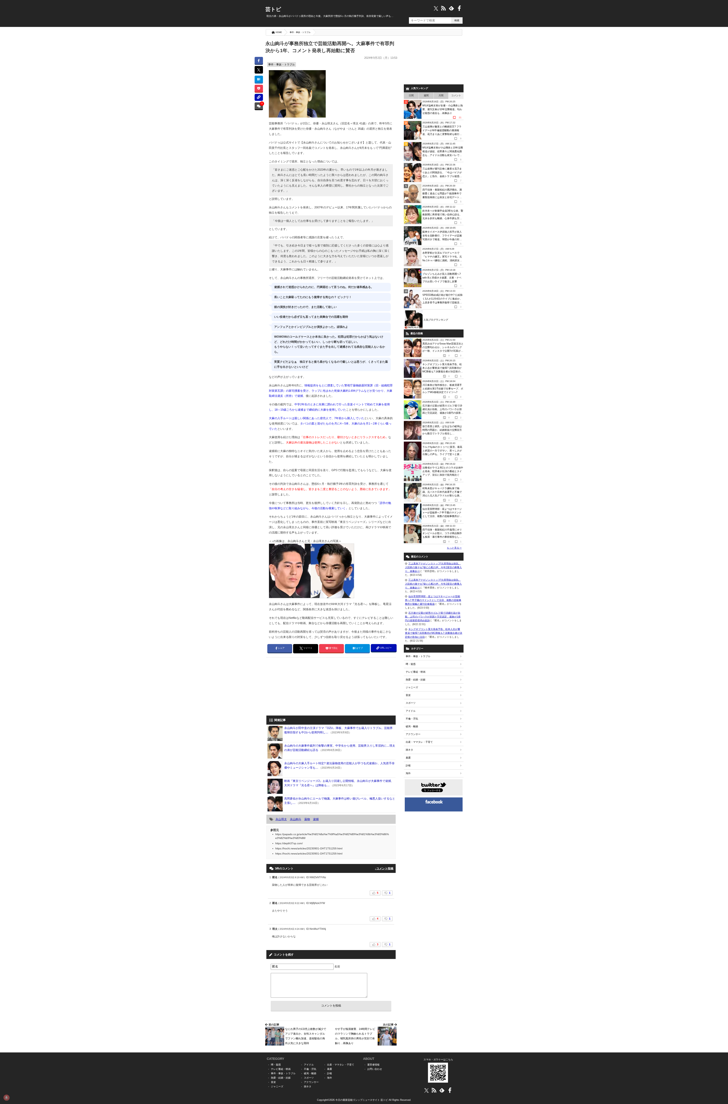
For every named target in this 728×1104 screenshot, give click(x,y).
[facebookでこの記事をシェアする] (259, 60)
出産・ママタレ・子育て (419, 742)
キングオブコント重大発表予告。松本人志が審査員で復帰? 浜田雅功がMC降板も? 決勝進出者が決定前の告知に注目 (433, 633)
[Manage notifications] (6, 1098)
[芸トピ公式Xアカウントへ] (426, 1090)
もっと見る (454, 547)
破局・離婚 (412, 726)
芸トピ (273, 9)
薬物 (307, 819)
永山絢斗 (295, 819)
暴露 (408, 757)
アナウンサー (413, 734)
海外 (408, 773)
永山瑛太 (281, 819)
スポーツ (411, 702)
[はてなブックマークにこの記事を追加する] (259, 79)
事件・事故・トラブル (300, 32)
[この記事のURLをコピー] (259, 97)
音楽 (408, 695)
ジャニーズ (412, 687)
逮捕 (316, 819)
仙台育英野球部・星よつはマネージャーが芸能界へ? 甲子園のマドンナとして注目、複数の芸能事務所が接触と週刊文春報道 (433, 600)
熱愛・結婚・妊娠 (415, 679)
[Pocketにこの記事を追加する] (259, 88)
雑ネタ (409, 749)
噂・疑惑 (411, 664)
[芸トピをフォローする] (436, 8)
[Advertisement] (298, 686)
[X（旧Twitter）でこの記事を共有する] (259, 70)
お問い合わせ (374, 1069)
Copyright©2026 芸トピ (364, 1100)
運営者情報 (373, 1064)
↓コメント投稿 (384, 868)
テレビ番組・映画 (415, 671)
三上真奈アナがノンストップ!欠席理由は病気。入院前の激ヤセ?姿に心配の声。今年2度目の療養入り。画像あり (433, 567)
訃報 (408, 765)
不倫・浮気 (412, 718)
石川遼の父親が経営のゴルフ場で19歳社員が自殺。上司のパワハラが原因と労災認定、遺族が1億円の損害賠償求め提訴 (432, 616)
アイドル (411, 710)
